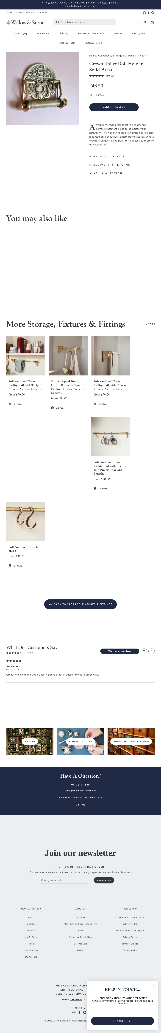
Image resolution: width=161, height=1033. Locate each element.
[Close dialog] (154, 985)
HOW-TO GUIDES (80, 741)
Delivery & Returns (111, 164)
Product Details (109, 156)
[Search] (58, 22)
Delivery (19, 13)
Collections (104, 55)
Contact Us (31, 917)
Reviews (80, 950)
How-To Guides (31, 937)
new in (30, 741)
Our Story (80, 917)
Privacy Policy (130, 937)
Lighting (63, 33)
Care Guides (41, 13)
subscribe (104, 880)
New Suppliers (31, 950)
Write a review (120, 651)
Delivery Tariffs (130, 924)
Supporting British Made (80, 937)
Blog (80, 930)
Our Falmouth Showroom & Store (80, 924)
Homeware (43, 33)
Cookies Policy (130, 950)
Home (92, 55)
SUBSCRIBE (122, 1021)
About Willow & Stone (131, 741)
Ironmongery (20, 33)
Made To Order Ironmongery (130, 930)
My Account (31, 957)
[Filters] (144, 651)
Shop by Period (93, 43)
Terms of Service (130, 944)
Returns (31, 930)
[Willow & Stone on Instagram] (73, 1012)
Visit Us (80, 804)
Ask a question (107, 173)
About (29, 13)
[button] (96, 75)
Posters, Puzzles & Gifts (91, 33)
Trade (9, 13)
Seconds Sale (80, 944)
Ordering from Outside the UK (130, 917)
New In (118, 33)
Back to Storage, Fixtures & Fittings (82, 604)
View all (150, 323)
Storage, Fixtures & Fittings (128, 55)
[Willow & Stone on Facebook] (79, 1012)
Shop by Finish (139, 33)
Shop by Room (67, 43)
